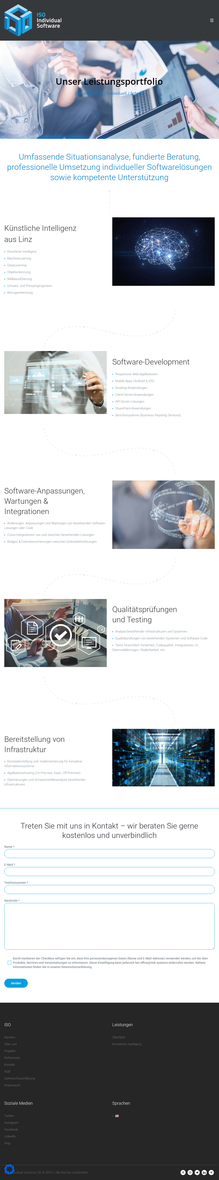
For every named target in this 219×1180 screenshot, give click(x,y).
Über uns (10, 1044)
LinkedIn (10, 1136)
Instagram (11, 1123)
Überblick (118, 1037)
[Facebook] (183, 1172)
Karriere (9, 1037)
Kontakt (9, 1065)
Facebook (11, 1129)
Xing (7, 1143)
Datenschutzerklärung (19, 1078)
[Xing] (211, 1172)
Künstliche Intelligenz (127, 1044)
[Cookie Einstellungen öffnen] (9, 1173)
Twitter (9, 1116)
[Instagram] (190, 1172)
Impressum (12, 1085)
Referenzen (12, 1058)
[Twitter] (197, 1172)
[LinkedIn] (204, 1172)
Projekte (10, 1051)
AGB (7, 1071)
